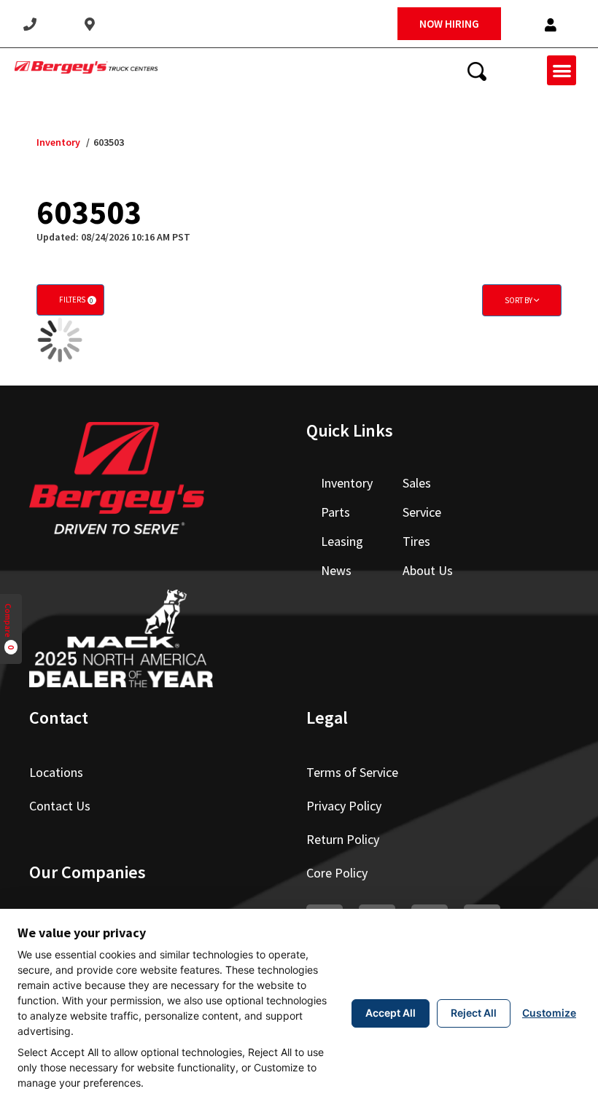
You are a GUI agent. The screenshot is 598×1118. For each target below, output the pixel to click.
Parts (335, 512)
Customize (549, 1012)
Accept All (390, 1012)
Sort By (519, 300)
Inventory (58, 142)
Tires (416, 541)
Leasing (342, 541)
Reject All (474, 1012)
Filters (76, 299)
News (336, 570)
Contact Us (59, 805)
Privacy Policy (343, 805)
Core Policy (337, 872)
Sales (417, 482)
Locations (56, 772)
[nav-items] (30, 24)
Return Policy (342, 839)
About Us (428, 570)
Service (422, 512)
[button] (550, 26)
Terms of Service (352, 772)
